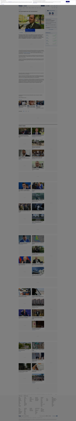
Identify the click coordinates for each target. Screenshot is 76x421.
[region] (38, 2)
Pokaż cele (68, 3)
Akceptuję (68, 1)
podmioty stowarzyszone (10, 1)
